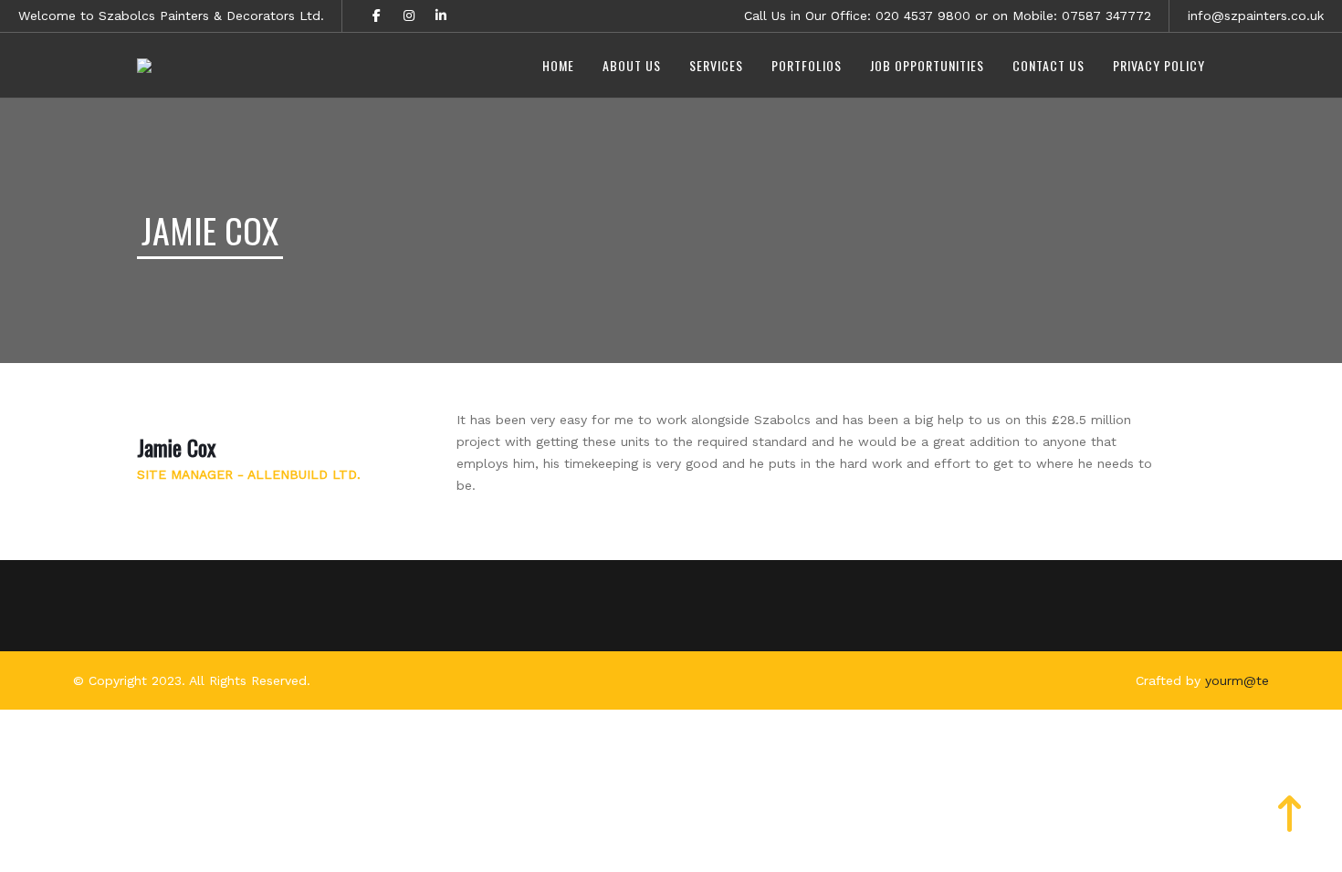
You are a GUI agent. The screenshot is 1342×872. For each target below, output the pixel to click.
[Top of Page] (1290, 823)
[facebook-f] (377, 16)
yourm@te (1237, 680)
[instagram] (409, 16)
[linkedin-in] (440, 16)
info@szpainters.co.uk (1256, 15)
